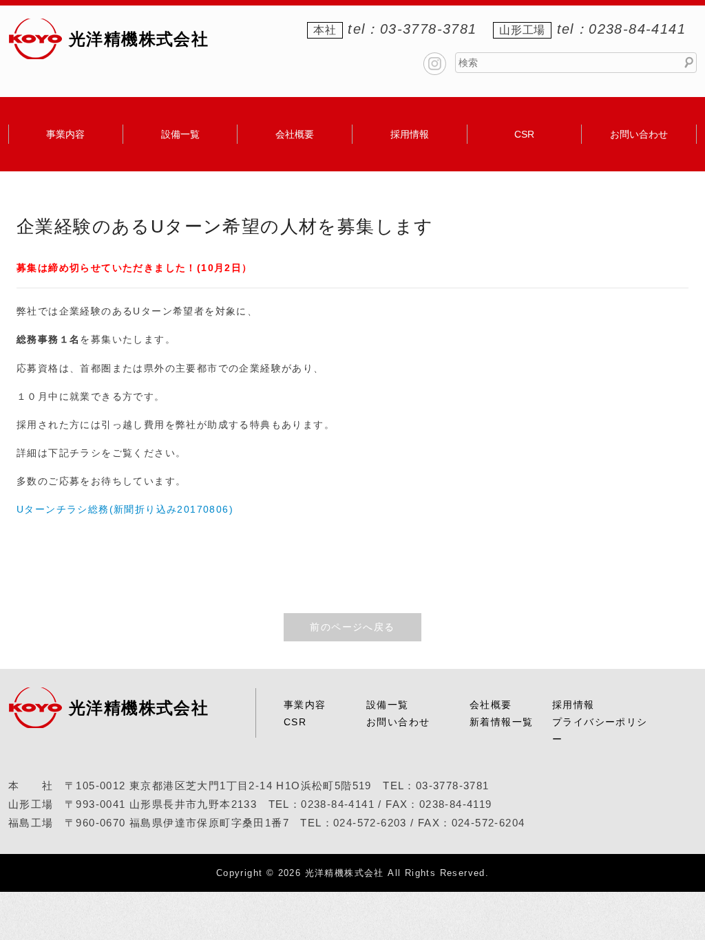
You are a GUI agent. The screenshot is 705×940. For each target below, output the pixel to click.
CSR (524, 134)
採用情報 (409, 134)
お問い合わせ (639, 134)
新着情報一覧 (501, 721)
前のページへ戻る (352, 626)
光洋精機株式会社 (139, 39)
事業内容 (65, 134)
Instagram (434, 63)
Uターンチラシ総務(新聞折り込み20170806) (125, 509)
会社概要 (294, 134)
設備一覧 (180, 134)
